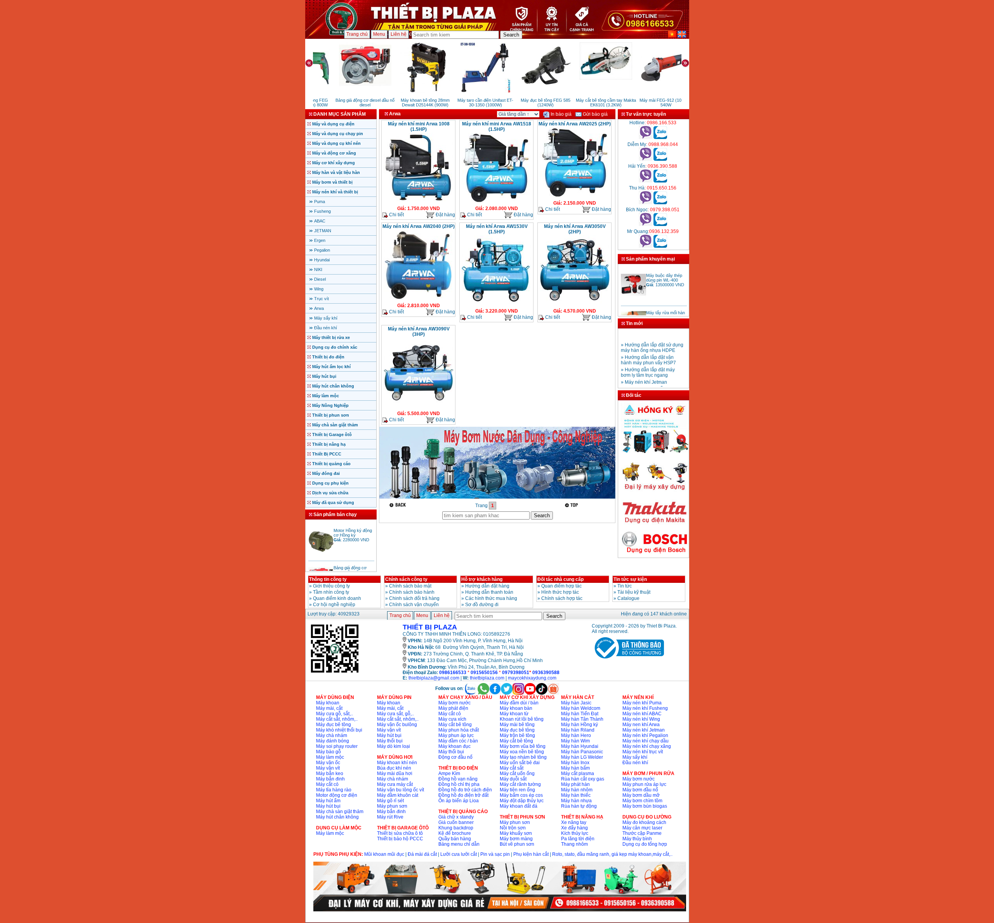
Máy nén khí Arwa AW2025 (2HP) (575, 124)
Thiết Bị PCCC (326, 454)
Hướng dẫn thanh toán (489, 592)
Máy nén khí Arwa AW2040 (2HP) (418, 226)
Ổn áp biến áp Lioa (458, 800)
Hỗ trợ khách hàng (481, 579)
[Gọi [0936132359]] (645, 246)
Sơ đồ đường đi (482, 604)
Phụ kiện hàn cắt (531, 854)
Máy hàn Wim (575, 741)
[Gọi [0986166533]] (645, 137)
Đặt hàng (444, 214)
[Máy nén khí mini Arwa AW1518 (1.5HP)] (497, 202)
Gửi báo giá (595, 114)
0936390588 (546, 672)
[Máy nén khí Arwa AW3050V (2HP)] (575, 304)
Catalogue (628, 598)
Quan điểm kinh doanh (337, 598)
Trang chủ (357, 34)
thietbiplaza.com (487, 678)
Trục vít (321, 298)
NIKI (318, 269)
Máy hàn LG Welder (582, 757)
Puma (319, 201)
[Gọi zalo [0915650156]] (660, 202)
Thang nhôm (574, 844)
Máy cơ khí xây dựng (333, 162)
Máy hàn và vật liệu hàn (336, 172)
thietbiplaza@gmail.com (433, 678)
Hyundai (322, 259)
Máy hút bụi (324, 376)
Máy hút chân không (333, 386)
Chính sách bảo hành (411, 592)
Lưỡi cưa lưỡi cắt (458, 854)
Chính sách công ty (406, 579)
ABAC (319, 221)
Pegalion (322, 250)
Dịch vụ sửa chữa (330, 492)
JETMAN (322, 230)
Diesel (320, 279)
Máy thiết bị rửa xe (331, 337)
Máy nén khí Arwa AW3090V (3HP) (419, 331)
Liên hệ (399, 34)
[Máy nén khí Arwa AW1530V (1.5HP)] (497, 304)
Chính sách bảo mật (410, 586)
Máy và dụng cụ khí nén (336, 143)
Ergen (319, 240)
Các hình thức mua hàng (491, 598)
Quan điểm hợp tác (561, 586)
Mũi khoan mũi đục (384, 854)
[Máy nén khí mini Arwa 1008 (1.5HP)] (419, 202)
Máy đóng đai (326, 473)
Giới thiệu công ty (331, 586)
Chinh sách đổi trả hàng (414, 598)
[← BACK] (398, 505)
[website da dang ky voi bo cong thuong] (628, 660)
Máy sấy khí (325, 318)
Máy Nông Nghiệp (330, 405)
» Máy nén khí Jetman (644, 372)
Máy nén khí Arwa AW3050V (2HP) (575, 229)
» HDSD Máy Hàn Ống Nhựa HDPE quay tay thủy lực (651, 382)
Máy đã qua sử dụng (333, 502)
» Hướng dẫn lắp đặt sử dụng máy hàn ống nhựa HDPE (652, 338)
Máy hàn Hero (576, 735)
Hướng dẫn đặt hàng (487, 586)
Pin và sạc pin (495, 854)
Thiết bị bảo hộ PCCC (400, 838)
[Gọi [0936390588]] (645, 181)
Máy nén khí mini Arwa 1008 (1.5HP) (419, 126)
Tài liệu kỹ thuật (633, 592)
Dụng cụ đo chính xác (334, 347)
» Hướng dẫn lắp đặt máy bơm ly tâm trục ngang (648, 363)
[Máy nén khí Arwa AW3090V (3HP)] (419, 407)
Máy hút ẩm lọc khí (331, 366)
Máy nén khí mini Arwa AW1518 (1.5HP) (496, 126)
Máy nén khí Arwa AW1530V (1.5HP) (497, 229)
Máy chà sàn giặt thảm (335, 424)
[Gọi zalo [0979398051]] (660, 224)
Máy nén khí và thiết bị (335, 191)
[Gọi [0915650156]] (645, 202)
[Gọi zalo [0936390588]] (660, 181)
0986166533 (452, 672)
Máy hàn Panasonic (582, 751)
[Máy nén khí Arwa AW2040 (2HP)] (419, 299)
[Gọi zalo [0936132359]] (660, 246)
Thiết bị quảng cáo (331, 463)
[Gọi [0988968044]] (645, 159)
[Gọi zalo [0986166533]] (660, 137)
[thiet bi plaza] (334, 672)
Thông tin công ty (328, 579)
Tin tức (624, 586)
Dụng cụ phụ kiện (330, 483)
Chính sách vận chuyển (414, 604)
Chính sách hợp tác (561, 598)
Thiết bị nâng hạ (329, 444)
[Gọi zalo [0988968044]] (660, 159)
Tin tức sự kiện (630, 579)
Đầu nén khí (325, 327)
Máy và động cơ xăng (334, 153)
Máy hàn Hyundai (579, 746)
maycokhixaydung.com (532, 678)
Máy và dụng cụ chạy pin (337, 133)
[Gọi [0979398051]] (645, 224)
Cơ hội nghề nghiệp (334, 604)
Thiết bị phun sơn (330, 415)
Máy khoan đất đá (518, 806)
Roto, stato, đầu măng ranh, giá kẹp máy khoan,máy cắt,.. (612, 854)
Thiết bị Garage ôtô (332, 434)
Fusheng (322, 211)
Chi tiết (396, 214)
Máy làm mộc (325, 395)
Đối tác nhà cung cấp (560, 579)
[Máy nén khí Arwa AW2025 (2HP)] (575, 196)
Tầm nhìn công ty (331, 592)
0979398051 (515, 672)
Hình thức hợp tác (560, 592)
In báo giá (560, 114)
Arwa (319, 308)
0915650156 (484, 672)
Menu (379, 34)
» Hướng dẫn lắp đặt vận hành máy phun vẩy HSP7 (648, 350)
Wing (318, 289)
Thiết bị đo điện (328, 357)
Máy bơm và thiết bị (332, 182)
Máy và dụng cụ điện (333, 124)
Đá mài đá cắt (422, 854)
